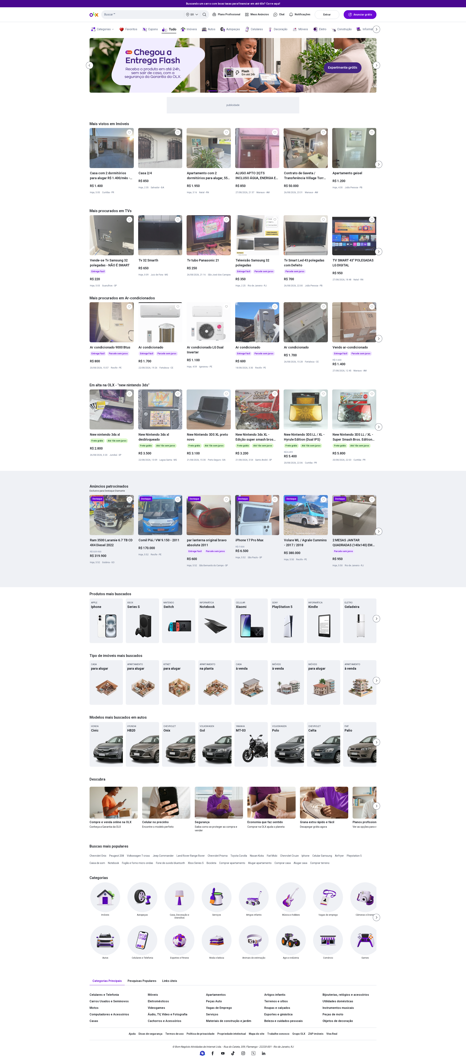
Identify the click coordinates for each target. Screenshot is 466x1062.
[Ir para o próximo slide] (378, 164)
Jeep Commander (163, 855)
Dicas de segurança (150, 1033)
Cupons (153, 29)
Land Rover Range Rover (191, 855)
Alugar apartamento (260, 863)
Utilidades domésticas (338, 1001)
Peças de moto (333, 1014)
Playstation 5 (354, 855)
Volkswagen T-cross (138, 855)
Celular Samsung (322, 855)
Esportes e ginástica (278, 1014)
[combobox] (155, 14)
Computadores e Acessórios (109, 1014)
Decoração (280, 29)
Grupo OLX (298, 1033)
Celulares (257, 29)
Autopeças (233, 29)
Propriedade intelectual (231, 1033)
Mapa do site (256, 1033)
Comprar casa (283, 863)
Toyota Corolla (238, 855)
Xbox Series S (196, 863)
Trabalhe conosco (278, 1033)
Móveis (303, 29)
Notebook (113, 863)
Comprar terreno (319, 863)
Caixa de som (97, 863)
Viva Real (331, 1033)
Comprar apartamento (232, 863)
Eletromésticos (158, 1001)
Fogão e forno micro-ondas (137, 863)
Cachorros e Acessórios (164, 1021)
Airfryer (339, 855)
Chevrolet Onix (98, 855)
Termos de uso (174, 1033)
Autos (211, 29)
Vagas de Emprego (219, 1008)
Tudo (172, 29)
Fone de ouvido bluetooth (170, 863)
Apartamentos (216, 994)
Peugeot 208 (116, 855)
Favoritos (131, 29)
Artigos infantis (274, 994)
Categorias (104, 29)
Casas (94, 1021)
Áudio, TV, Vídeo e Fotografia (167, 1014)
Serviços (212, 1014)
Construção (344, 29)
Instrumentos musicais (338, 1008)
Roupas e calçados (277, 1008)
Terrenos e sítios (276, 1001)
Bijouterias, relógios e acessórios (346, 994)
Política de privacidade (200, 1033)
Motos (94, 1008)
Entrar (327, 14)
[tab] (107, 981)
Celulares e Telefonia (104, 994)
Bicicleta (211, 863)
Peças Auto (214, 1001)
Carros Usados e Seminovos (109, 1001)
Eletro (322, 29)
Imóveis (192, 29)
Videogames (156, 1008)
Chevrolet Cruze (289, 855)
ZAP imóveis (315, 1033)
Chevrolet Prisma (218, 855)
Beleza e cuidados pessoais (283, 1021)
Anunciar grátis (363, 14)
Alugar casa (300, 863)
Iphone (305, 855)
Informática (370, 29)
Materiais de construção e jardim (228, 1021)
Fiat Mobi (272, 855)
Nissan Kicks (257, 855)
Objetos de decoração (338, 1021)
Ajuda (132, 1033)
